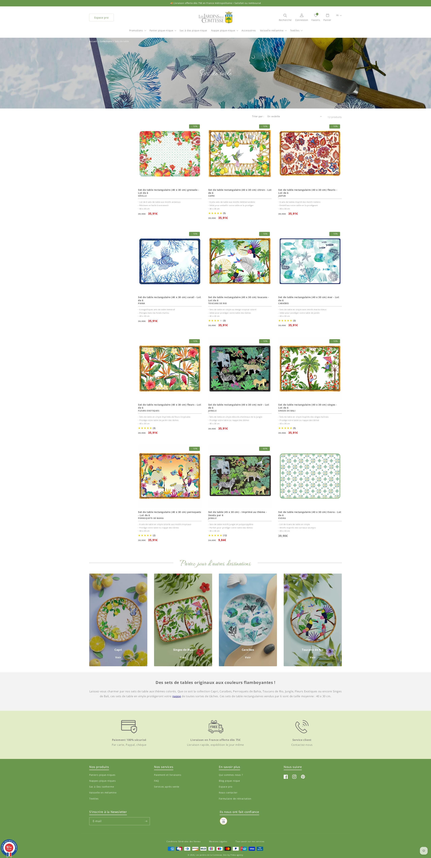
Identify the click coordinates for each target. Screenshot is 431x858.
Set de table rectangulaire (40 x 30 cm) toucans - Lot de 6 (238, 299)
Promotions (136, 30)
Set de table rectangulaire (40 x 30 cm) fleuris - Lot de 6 (307, 191)
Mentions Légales (218, 841)
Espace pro (101, 17)
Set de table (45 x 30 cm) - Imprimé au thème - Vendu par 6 (237, 514)
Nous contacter (228, 792)
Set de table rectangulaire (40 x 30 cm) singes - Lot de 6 (307, 406)
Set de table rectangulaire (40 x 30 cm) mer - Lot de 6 (308, 299)
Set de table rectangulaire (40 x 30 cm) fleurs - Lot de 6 (169, 406)
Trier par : (258, 116)
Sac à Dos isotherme (101, 786)
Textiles (295, 30)
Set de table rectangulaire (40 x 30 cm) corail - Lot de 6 (169, 299)
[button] (137, 32)
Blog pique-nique (229, 780)
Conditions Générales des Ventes (184, 841)
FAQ (156, 780)
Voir (118, 657)
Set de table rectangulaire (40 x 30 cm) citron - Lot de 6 (240, 191)
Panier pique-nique (161, 30)
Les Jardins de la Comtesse (209, 855)
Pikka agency (236, 855)
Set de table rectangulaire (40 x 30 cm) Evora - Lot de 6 (309, 514)
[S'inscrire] (146, 821)
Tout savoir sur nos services (250, 841)
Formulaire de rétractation (235, 798)
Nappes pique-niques (102, 780)
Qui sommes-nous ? (231, 774)
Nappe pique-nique (223, 30)
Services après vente (166, 786)
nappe (176, 696)
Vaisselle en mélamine (103, 792)
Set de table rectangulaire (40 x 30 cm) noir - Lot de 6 (238, 406)
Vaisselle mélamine (272, 30)
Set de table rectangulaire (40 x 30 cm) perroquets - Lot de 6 (169, 514)
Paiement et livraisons (167, 774)
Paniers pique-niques (102, 774)
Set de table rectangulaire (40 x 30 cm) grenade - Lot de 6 (168, 191)
